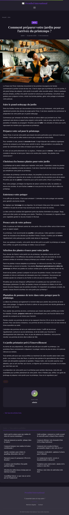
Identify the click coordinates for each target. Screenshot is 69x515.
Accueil (4, 17)
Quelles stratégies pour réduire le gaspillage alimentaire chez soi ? (14, 453)
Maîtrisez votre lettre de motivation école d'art (50, 471)
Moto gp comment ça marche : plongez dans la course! (17, 441)
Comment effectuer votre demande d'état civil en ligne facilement (50, 441)
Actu (9, 17)
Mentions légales (31, 504)
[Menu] (34, 7)
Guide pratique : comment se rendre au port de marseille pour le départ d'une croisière (51, 435)
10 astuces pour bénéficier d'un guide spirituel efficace (15, 465)
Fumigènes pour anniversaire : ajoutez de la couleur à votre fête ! (51, 465)
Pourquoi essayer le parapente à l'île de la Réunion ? (17, 459)
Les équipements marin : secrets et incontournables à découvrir (48, 459)
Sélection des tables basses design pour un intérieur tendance (17, 471)
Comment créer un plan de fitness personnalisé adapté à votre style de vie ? (50, 447)
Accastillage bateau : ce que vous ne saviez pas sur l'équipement (17, 477)
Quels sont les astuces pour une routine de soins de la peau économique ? (17, 435)
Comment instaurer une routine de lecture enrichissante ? (17, 447)
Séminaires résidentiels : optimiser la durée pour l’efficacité (51, 453)
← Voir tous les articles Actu (12, 413)
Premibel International (34, 3)
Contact (40, 504)
